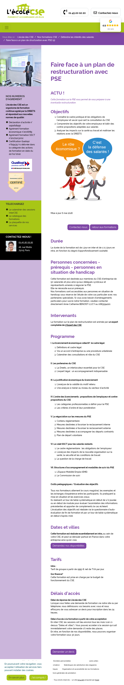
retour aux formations (104, 227)
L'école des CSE (25, 37)
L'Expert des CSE (73, 325)
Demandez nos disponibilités (68, 545)
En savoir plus (16, 677)
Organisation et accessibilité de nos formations (80, 669)
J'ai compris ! (38, 677)
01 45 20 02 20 (77, 13)
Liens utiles (93, 661)
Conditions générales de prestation (62, 673)
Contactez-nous (108, 13)
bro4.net (81, 680)
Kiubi (97, 680)
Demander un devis (63, 651)
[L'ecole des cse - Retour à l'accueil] (25, 5)
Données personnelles (62, 661)
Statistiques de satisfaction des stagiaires (80, 665)
